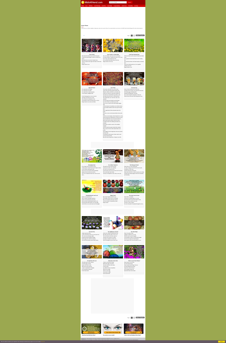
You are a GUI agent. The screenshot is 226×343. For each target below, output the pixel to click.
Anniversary (124, 5)
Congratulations (117, 5)
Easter (82, 27)
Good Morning (97, 5)
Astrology (136, 5)
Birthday (91, 5)
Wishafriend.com (83, 338)
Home (82, 5)
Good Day (104, 5)
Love (86, 5)
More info (43, 341)
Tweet (84, 35)
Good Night (109, 5)
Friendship (130, 5)
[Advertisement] (113, 16)
